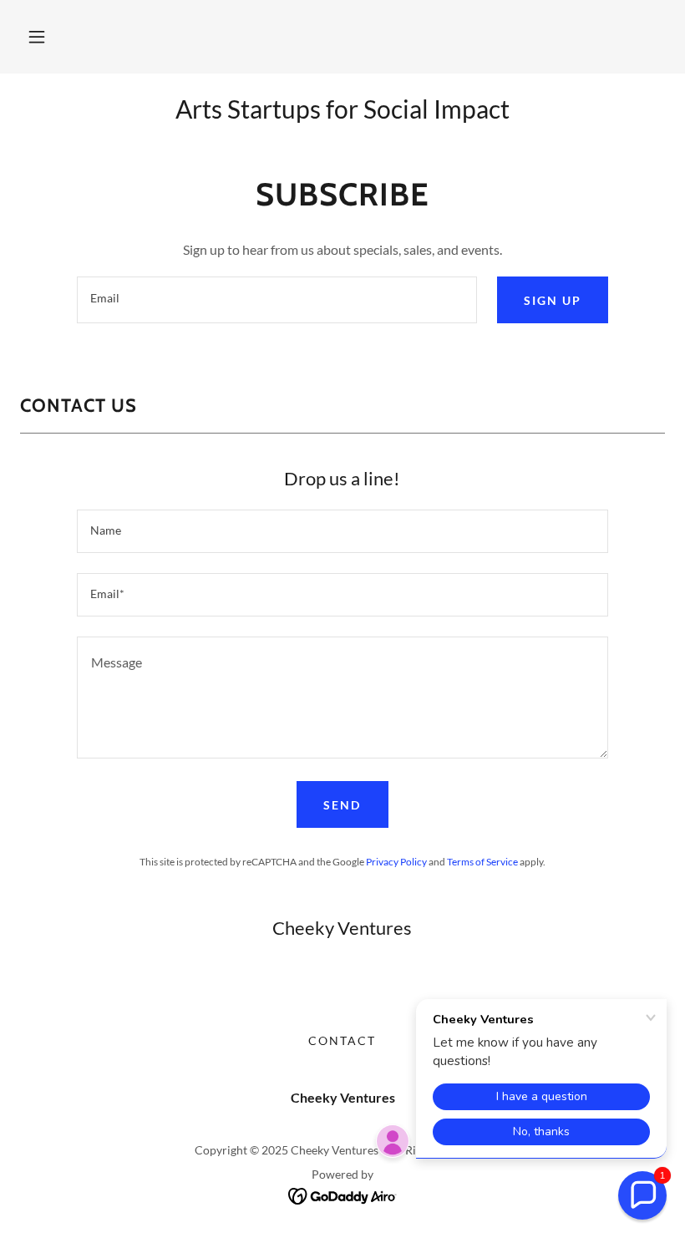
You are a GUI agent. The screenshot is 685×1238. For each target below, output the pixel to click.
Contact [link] (342, 1040)
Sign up (552, 300)
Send (342, 805)
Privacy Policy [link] (396, 861)
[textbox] (276, 300)
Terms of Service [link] (482, 861)
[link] (343, 1194)
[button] (36, 36)
